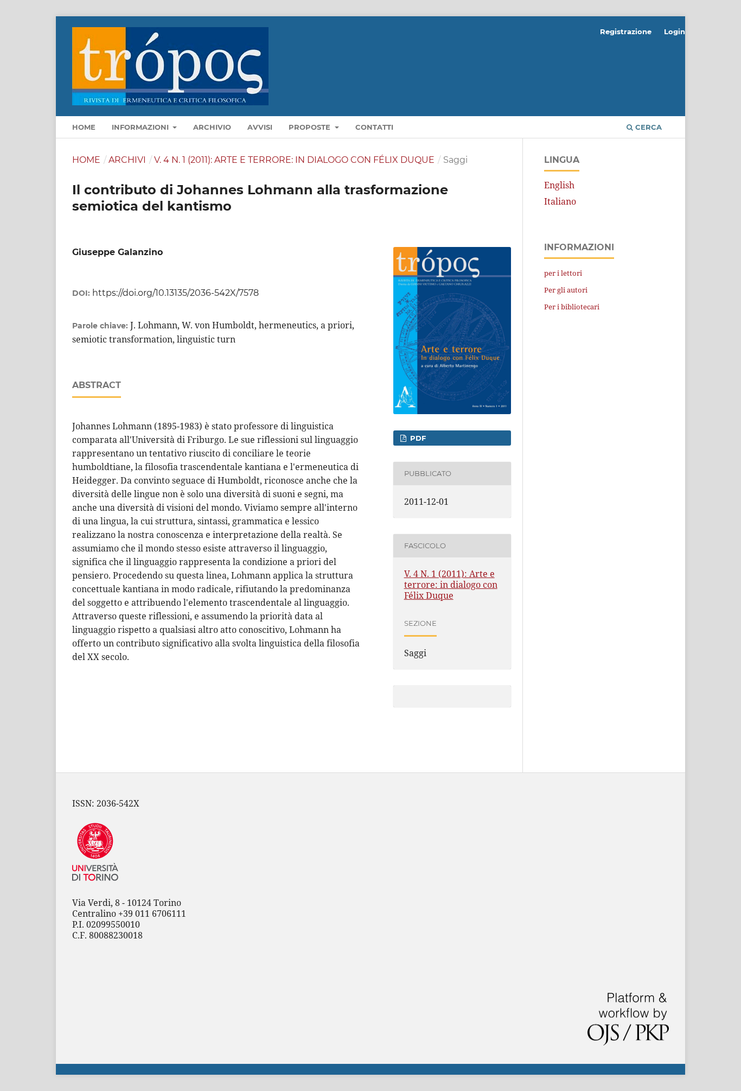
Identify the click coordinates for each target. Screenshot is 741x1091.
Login (674, 31)
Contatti (374, 127)
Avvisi (259, 127)
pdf (417, 438)
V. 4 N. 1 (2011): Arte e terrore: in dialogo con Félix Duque (294, 160)
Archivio (212, 127)
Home (83, 127)
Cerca (647, 127)
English (559, 185)
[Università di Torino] (95, 883)
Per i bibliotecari (571, 307)
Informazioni (141, 127)
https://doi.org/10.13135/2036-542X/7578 (175, 293)
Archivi (127, 160)
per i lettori (563, 273)
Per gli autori (565, 290)
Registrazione (625, 31)
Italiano (560, 201)
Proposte (311, 127)
